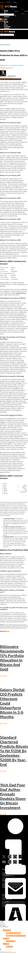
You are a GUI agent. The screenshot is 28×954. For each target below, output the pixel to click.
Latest (9, 946)
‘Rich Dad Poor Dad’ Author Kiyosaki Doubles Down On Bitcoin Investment (13, 796)
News (6, 943)
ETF (5, 12)
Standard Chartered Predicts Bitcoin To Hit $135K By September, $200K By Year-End (14, 750)
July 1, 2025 (3, 814)
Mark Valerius (12, 76)
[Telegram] (9, 856)
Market (7, 930)
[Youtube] (4, 862)
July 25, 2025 (3, 723)
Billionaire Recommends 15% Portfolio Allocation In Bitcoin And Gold (12, 657)
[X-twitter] (4, 856)
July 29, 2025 (3, 676)
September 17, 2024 (5, 77)
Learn (6, 938)
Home (1, 44)
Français (15, 2)
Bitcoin (6, 10)
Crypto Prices (13, 932)
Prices (6, 13)
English (2, 2)
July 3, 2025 (3, 771)
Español (8, 2)
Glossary (6, 16)
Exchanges (7, 26)
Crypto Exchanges (16, 935)
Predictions (7, 44)
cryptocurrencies (21, 293)
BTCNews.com (12, 952)
